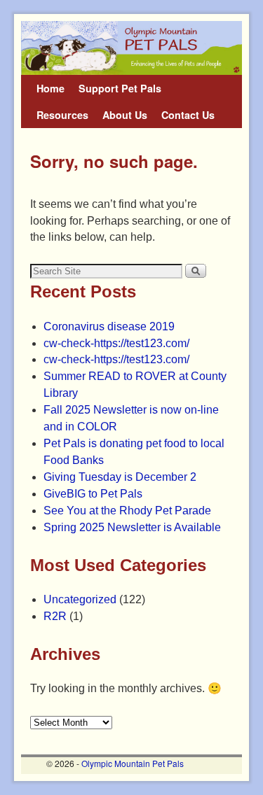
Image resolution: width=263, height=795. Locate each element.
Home (50, 88)
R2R (55, 616)
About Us (124, 115)
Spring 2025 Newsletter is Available (132, 527)
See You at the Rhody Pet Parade (127, 510)
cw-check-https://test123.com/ (116, 343)
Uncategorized (79, 599)
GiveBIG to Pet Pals (92, 494)
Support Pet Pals (120, 88)
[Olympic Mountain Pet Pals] (131, 48)
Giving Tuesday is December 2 (119, 477)
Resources (62, 115)
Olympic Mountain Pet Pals (132, 763)
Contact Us (188, 115)
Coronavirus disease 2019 (109, 326)
